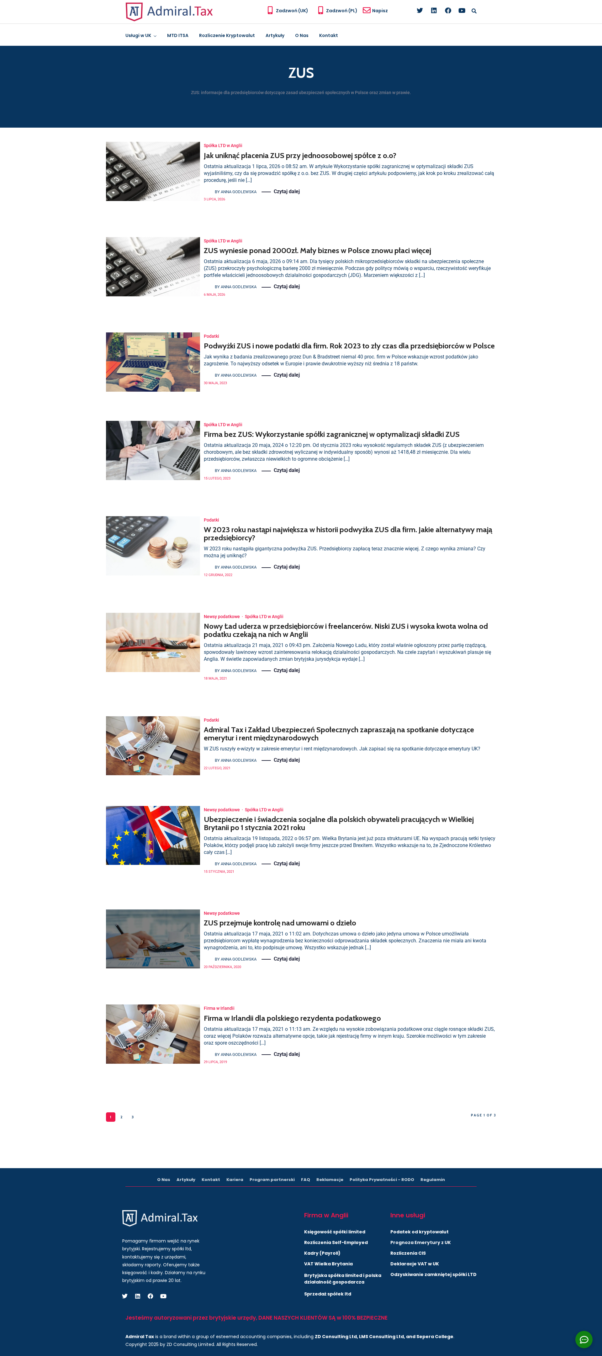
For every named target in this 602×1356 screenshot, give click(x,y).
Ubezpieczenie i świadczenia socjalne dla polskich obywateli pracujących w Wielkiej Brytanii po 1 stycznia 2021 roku (339, 823)
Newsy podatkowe (222, 616)
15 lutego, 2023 (217, 478)
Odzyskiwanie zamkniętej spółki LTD (433, 1274)
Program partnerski (272, 1180)
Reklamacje (329, 1180)
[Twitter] (420, 10)
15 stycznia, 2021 (219, 872)
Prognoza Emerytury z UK (420, 1242)
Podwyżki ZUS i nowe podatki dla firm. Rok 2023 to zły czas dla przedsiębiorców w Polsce (349, 345)
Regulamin (432, 1180)
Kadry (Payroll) (322, 1253)
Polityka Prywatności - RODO (382, 1180)
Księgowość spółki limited (334, 1232)
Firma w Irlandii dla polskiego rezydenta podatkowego (292, 1018)
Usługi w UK (138, 35)
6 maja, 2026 (214, 295)
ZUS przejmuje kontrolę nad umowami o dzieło (280, 922)
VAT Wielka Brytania (328, 1264)
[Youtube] (462, 10)
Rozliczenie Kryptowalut (227, 35)
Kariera (234, 1180)
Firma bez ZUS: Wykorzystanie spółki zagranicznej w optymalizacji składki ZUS (332, 434)
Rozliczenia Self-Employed (336, 1242)
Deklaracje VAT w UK (414, 1264)
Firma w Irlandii (219, 1008)
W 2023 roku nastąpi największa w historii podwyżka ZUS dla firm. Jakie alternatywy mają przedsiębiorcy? (348, 533)
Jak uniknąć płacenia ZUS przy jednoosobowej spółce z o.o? (300, 155)
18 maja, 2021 (215, 678)
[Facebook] (448, 10)
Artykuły (275, 35)
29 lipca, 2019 (215, 1062)
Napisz (380, 11)
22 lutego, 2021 (217, 768)
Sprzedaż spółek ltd (327, 1294)
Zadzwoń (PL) (341, 11)
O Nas (302, 35)
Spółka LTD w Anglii (223, 145)
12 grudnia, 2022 (218, 575)
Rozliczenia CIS (408, 1253)
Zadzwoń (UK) (292, 11)
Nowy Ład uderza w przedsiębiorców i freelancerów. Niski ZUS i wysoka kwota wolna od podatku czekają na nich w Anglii (346, 630)
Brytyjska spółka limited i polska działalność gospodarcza (342, 1278)
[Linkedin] (434, 10)
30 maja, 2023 (215, 383)
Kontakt (328, 35)
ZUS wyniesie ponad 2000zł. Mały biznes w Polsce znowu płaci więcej (317, 250)
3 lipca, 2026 (214, 199)
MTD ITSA (177, 35)
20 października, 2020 (222, 967)
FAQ (305, 1180)
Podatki (211, 336)
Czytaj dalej (287, 191)
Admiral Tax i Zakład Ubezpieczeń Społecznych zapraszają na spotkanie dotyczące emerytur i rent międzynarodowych (339, 733)
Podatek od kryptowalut (419, 1232)
